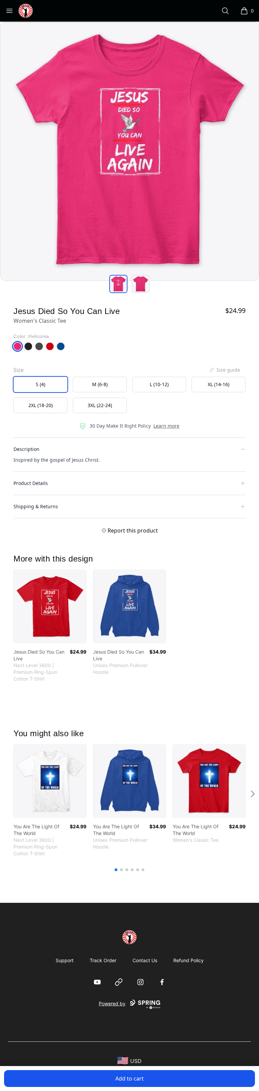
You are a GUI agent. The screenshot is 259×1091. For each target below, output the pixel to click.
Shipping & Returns (35, 506)
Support (65, 960)
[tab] (118, 284)
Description (26, 449)
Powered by (112, 1003)
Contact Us (145, 960)
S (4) (40, 384)
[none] (224, 370)
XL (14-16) (218, 384)
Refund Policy (188, 960)
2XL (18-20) (40, 405)
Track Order (103, 960)
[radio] (40, 384)
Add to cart (129, 1078)
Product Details (30, 483)
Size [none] (18, 370)
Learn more (166, 426)
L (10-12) (159, 384)
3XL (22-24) (100, 405)
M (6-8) (100, 384)
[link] (50, 606)
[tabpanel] (129, 151)
